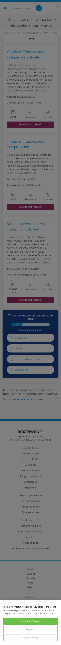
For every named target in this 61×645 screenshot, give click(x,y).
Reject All (30, 629)
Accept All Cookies (30, 621)
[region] (30, 622)
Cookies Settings (30, 638)
